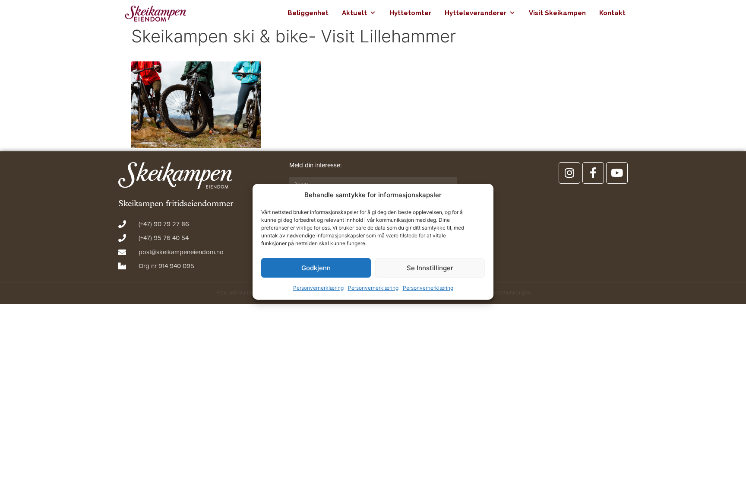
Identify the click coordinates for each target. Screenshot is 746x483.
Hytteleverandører (475, 13)
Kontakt (612, 13)
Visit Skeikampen (557, 13)
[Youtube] (617, 173)
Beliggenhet (308, 13)
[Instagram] (569, 173)
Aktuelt (354, 13)
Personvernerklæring (318, 288)
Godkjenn (316, 268)
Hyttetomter (410, 13)
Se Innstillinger (430, 268)
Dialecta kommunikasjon (500, 292)
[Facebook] (593, 173)
